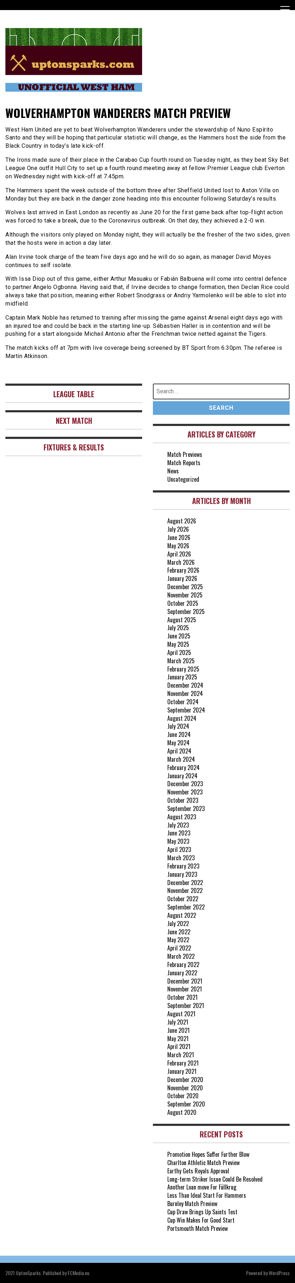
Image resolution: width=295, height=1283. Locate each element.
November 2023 (185, 792)
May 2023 (178, 841)
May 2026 (178, 545)
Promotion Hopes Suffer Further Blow (208, 1154)
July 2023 (178, 825)
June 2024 (179, 734)
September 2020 (186, 1104)
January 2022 (182, 972)
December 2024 (185, 685)
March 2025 (181, 660)
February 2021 (183, 1063)
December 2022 (185, 882)
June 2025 (178, 636)
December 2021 (184, 981)
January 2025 (182, 677)
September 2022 (186, 907)
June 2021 (178, 1030)
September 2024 (186, 710)
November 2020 (185, 1087)
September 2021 (185, 1005)
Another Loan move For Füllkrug (201, 1187)
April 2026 (179, 554)
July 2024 (178, 726)
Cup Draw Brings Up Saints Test (202, 1212)
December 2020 (185, 1079)
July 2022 (178, 923)
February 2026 (183, 570)
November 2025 (185, 595)
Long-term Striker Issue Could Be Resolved (215, 1179)
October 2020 (183, 1095)
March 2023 (181, 857)
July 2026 (178, 529)
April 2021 (178, 1046)
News (173, 471)
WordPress (279, 1273)
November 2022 (185, 890)
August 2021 (181, 1013)
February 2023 (183, 866)
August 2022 (181, 915)
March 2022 (181, 956)
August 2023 (181, 816)
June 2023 (178, 833)
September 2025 (186, 611)
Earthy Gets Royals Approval (198, 1171)
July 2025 (178, 627)
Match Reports (183, 462)
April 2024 (179, 751)
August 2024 (181, 718)
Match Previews (184, 454)
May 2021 (178, 1038)
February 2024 (183, 767)
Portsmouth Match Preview (197, 1228)
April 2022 (179, 948)
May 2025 (178, 644)
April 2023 (179, 849)
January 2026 (182, 578)
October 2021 (182, 997)
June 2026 (178, 537)
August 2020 (181, 1112)
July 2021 (177, 1022)
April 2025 (179, 652)
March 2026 (181, 562)
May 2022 (178, 939)
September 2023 (186, 808)
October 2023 (182, 800)
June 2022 (178, 931)
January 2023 (182, 874)
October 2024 (183, 701)
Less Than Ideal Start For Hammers (206, 1195)
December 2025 (185, 586)
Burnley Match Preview (192, 1203)
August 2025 (181, 619)
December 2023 (185, 783)
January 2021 (181, 1071)
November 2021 (184, 989)
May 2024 (178, 742)
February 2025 (183, 669)
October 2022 (182, 898)
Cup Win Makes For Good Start (201, 1220)
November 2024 (185, 693)
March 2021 (180, 1054)
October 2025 (182, 603)
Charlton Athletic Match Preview (203, 1162)
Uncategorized (183, 479)
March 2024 (181, 759)
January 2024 (182, 775)
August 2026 (181, 521)
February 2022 (183, 964)
